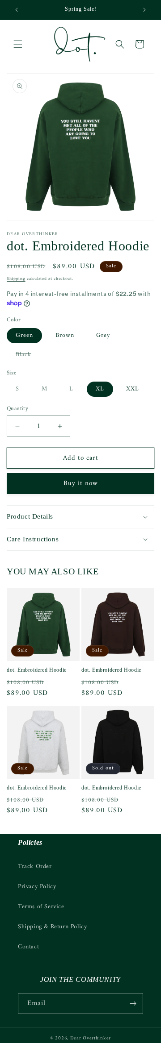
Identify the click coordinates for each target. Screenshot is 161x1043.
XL (100, 389)
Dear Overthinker (90, 1038)
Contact (28, 946)
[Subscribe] (133, 1003)
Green (24, 335)
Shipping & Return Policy (52, 926)
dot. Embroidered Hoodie (37, 670)
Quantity (17, 408)
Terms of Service (41, 906)
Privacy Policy (37, 886)
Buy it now (81, 484)
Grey (103, 335)
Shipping (16, 279)
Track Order (35, 866)
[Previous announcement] (16, 10)
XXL (132, 389)
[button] (18, 44)
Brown (64, 335)
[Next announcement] (144, 10)
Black (28, 355)
